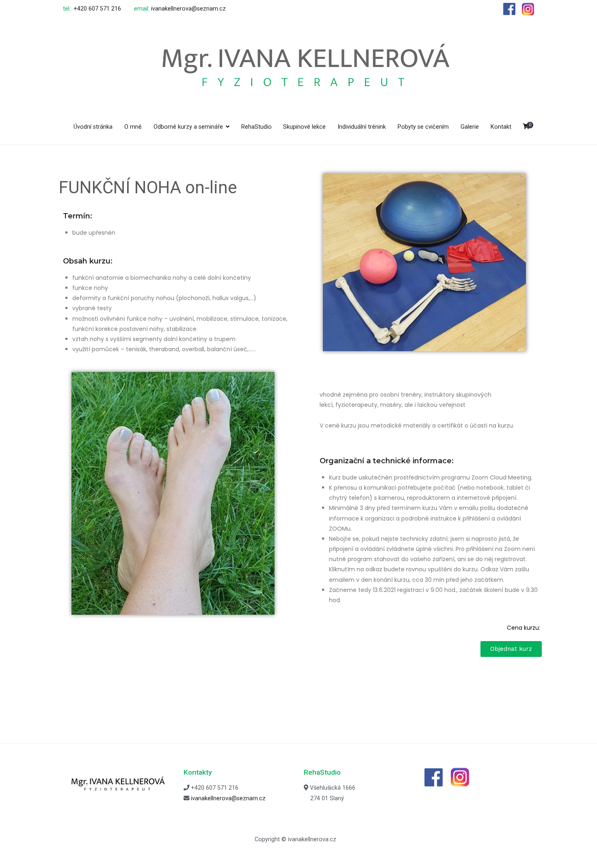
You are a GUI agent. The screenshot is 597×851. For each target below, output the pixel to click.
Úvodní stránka (93, 126)
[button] (511, 649)
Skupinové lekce (304, 126)
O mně (133, 126)
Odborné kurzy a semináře (188, 126)
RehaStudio (256, 126)
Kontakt (501, 126)
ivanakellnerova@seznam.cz (188, 8)
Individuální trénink (361, 126)
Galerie (470, 126)
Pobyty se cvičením (423, 126)
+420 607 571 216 (97, 8)
